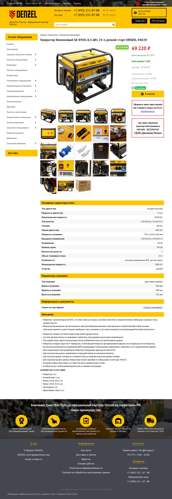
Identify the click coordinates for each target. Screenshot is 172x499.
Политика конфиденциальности (86, 467)
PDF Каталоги (158, 21)
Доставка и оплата (52, 3)
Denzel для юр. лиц (34, 3)
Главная (43, 35)
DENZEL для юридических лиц (33, 454)
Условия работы (86, 463)
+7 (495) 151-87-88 (86, 10)
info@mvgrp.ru (148, 111)
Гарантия (77, 3)
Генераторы (53, 35)
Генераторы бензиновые (70, 35)
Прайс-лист (140, 21)
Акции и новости (33, 459)
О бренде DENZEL (14, 3)
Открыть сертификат (153, 307)
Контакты (67, 3)
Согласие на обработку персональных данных (86, 472)
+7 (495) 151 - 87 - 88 (138, 472)
